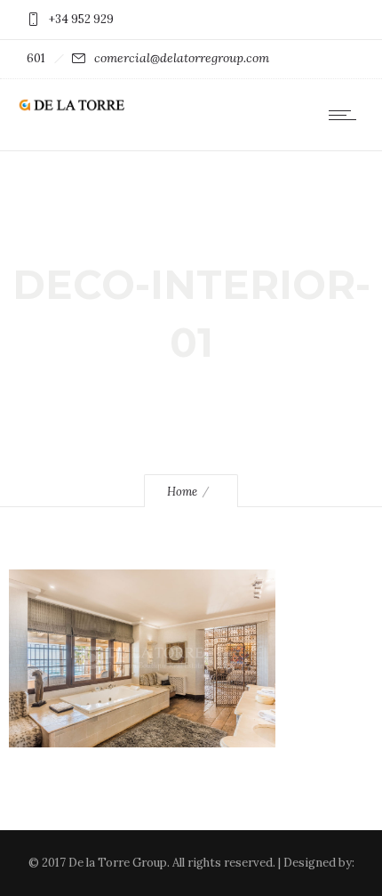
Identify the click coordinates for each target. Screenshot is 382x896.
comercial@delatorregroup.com (181, 58)
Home (182, 491)
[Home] (71, 108)
